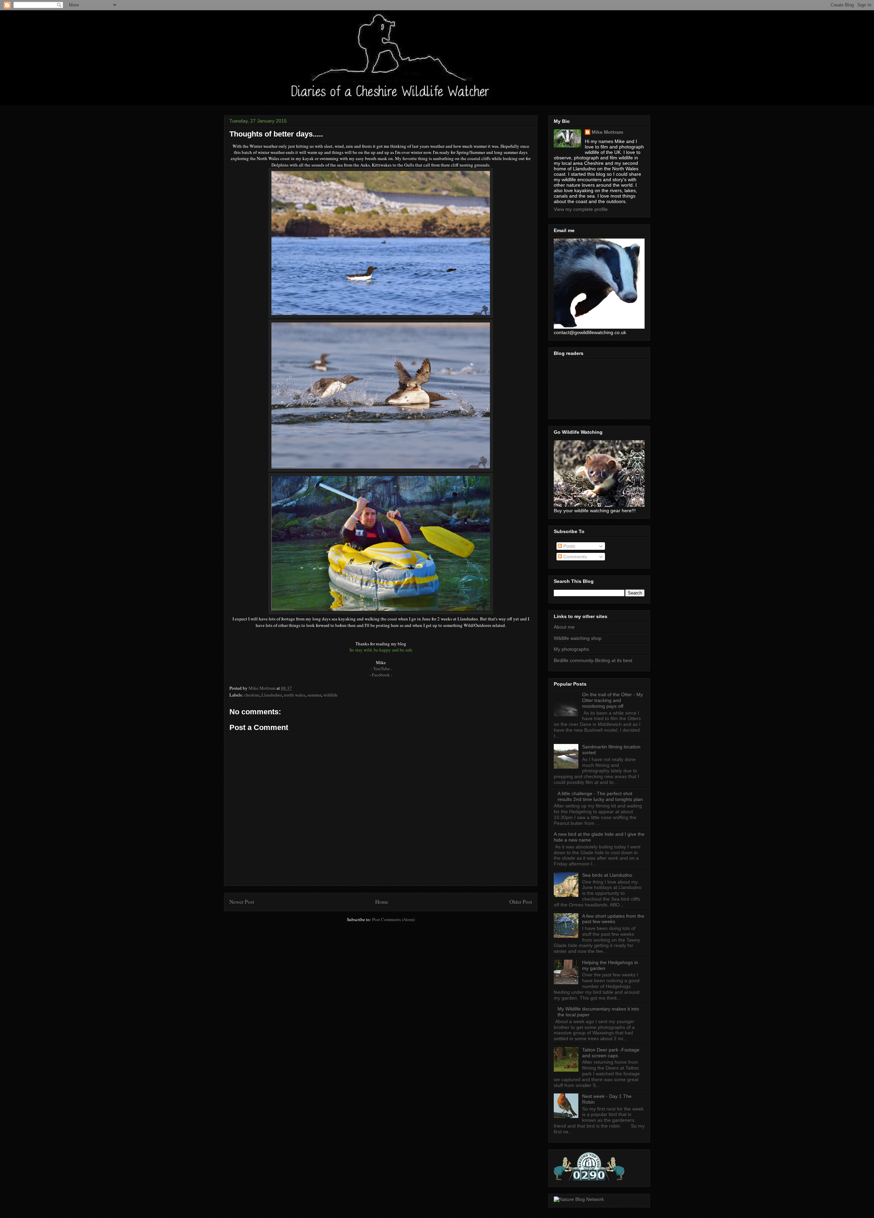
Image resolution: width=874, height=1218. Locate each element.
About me (564, 627)
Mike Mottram (607, 132)
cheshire (251, 695)
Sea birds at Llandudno (607, 875)
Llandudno (272, 695)
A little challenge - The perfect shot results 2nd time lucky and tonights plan (600, 796)
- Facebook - (380, 675)
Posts (568, 546)
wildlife (330, 695)
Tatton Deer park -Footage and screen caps (610, 1052)
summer (314, 695)
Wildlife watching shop (578, 638)
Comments (574, 556)
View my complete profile (581, 209)
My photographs (571, 649)
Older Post (520, 901)
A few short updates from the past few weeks (613, 919)
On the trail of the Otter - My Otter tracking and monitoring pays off (612, 700)
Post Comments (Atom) (393, 919)
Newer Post (241, 901)
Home (381, 901)
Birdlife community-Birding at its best (593, 660)
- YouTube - (381, 668)
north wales (294, 695)
